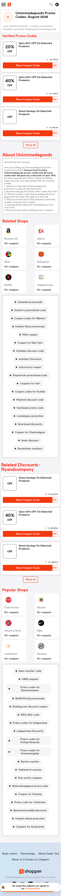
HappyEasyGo (45, 285)
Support (44, 859)
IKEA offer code (30, 714)
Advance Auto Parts (16, 630)
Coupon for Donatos (30, 794)
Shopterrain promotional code (30, 375)
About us (17, 859)
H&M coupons (30, 679)
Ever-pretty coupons (30, 778)
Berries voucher (30, 761)
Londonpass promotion (30, 416)
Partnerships (28, 853)
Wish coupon (29, 334)
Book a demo (9, 853)
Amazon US (10, 238)
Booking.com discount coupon (29, 706)
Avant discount (30, 440)
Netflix (8, 285)
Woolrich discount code (30, 399)
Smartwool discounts (30, 424)
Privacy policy (32, 877)
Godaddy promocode (30, 302)
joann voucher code (30, 671)
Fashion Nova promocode (30, 326)
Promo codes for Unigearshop (30, 723)
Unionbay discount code (30, 351)
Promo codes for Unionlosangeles (30, 752)
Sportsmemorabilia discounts (30, 810)
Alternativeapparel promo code (30, 786)
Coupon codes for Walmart (30, 318)
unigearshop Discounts (30, 731)
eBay (7, 262)
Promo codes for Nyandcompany (30, 689)
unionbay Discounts (30, 359)
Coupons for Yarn (30, 383)
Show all (30, 145)
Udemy (41, 238)
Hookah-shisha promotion (30, 818)
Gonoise (41, 654)
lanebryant (10, 654)
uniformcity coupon (30, 367)
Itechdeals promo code (30, 408)
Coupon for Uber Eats (30, 343)
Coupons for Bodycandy (30, 826)
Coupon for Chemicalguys (30, 432)
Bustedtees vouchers (30, 448)
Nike (39, 630)
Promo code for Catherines (30, 802)
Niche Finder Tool (48, 853)
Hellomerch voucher (30, 769)
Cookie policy (32, 888)
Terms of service (48, 877)
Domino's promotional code (30, 310)
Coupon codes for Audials (30, 391)
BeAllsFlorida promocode (30, 698)
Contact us (31, 859)
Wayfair (41, 607)
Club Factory (11, 607)
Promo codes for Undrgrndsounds (30, 740)
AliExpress (43, 262)
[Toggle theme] (57, 4)
